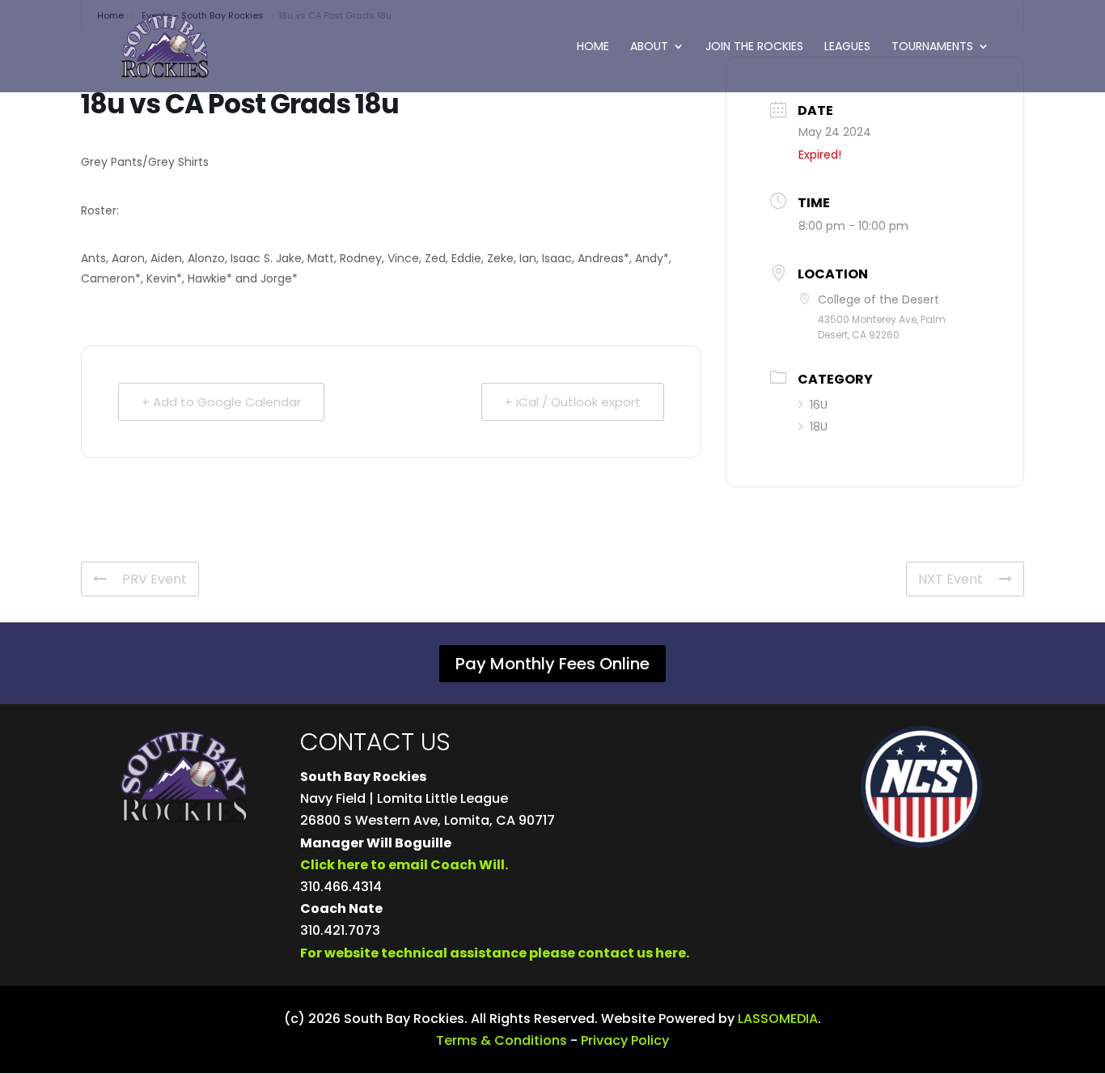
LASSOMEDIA (778, 1018)
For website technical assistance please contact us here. (494, 953)
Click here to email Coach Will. (404, 864)
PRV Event (154, 579)
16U (819, 405)
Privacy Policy (625, 1040)
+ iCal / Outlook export (573, 401)
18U (819, 426)
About (649, 47)
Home (593, 47)
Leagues (847, 47)
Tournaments (932, 47)
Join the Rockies (754, 47)
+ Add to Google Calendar (221, 401)
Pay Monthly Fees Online (552, 663)
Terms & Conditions (501, 1040)
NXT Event (950, 579)
